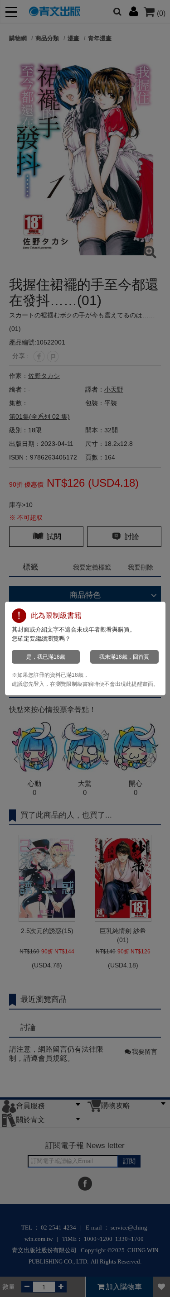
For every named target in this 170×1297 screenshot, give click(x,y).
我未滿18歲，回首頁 (124, 657)
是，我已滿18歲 (45, 657)
